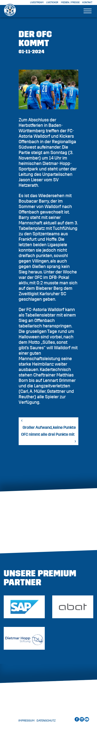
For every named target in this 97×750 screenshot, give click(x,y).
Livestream (37, 2)
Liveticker (52, 2)
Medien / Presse (70, 2)
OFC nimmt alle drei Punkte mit (48, 434)
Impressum (26, 720)
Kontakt (87, 2)
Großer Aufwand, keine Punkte (49, 427)
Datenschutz (46, 720)
